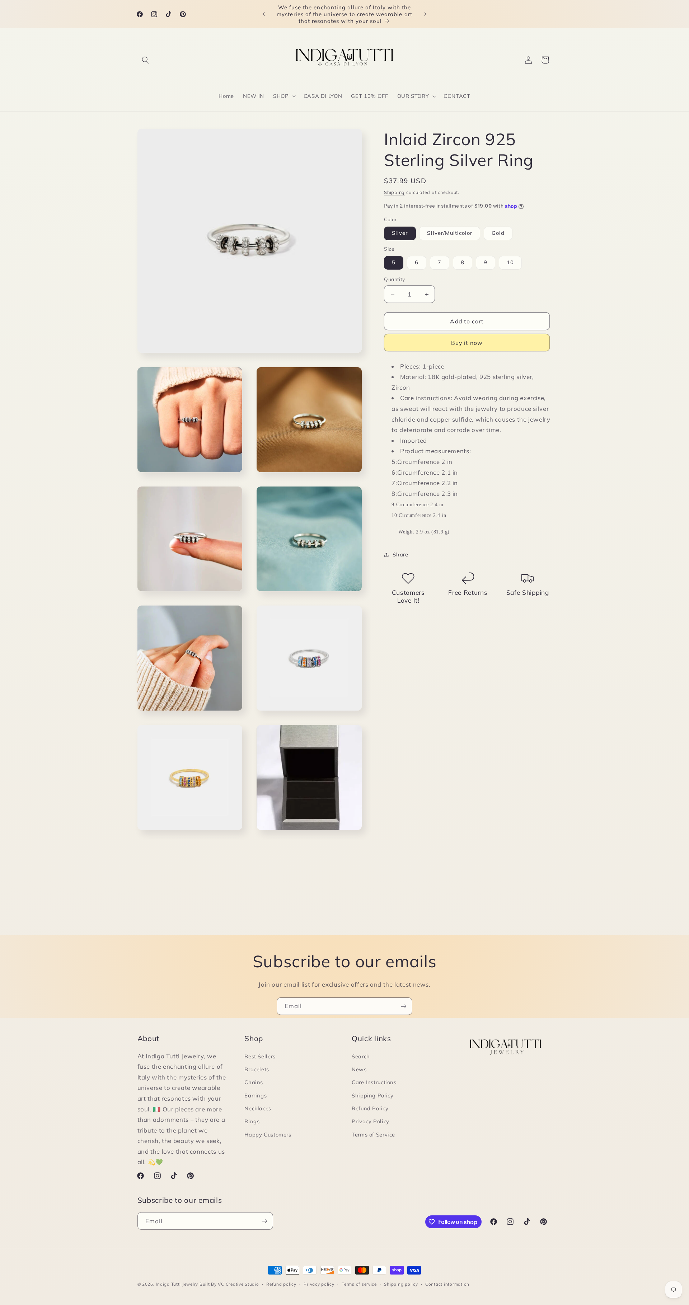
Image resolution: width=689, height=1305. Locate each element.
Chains (253, 1082)
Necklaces (257, 1108)
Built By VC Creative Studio (229, 1284)
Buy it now (467, 342)
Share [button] (400, 554)
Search (361, 1056)
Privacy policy (319, 1284)
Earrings (255, 1095)
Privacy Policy (370, 1121)
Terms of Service (373, 1134)
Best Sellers (260, 1056)
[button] (145, 60)
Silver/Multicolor (449, 233)
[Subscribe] (403, 1006)
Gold (498, 233)
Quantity (394, 279)
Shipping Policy (372, 1095)
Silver (400, 233)
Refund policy (281, 1284)
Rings (251, 1121)
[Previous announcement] (264, 14)
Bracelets (256, 1069)
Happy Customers (267, 1134)
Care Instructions (374, 1082)
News (359, 1069)
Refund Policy (370, 1108)
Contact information (447, 1284)
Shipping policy (401, 1284)
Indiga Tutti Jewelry (177, 1284)
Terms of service (359, 1284)
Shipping (394, 192)
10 (510, 262)
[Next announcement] (425, 14)
